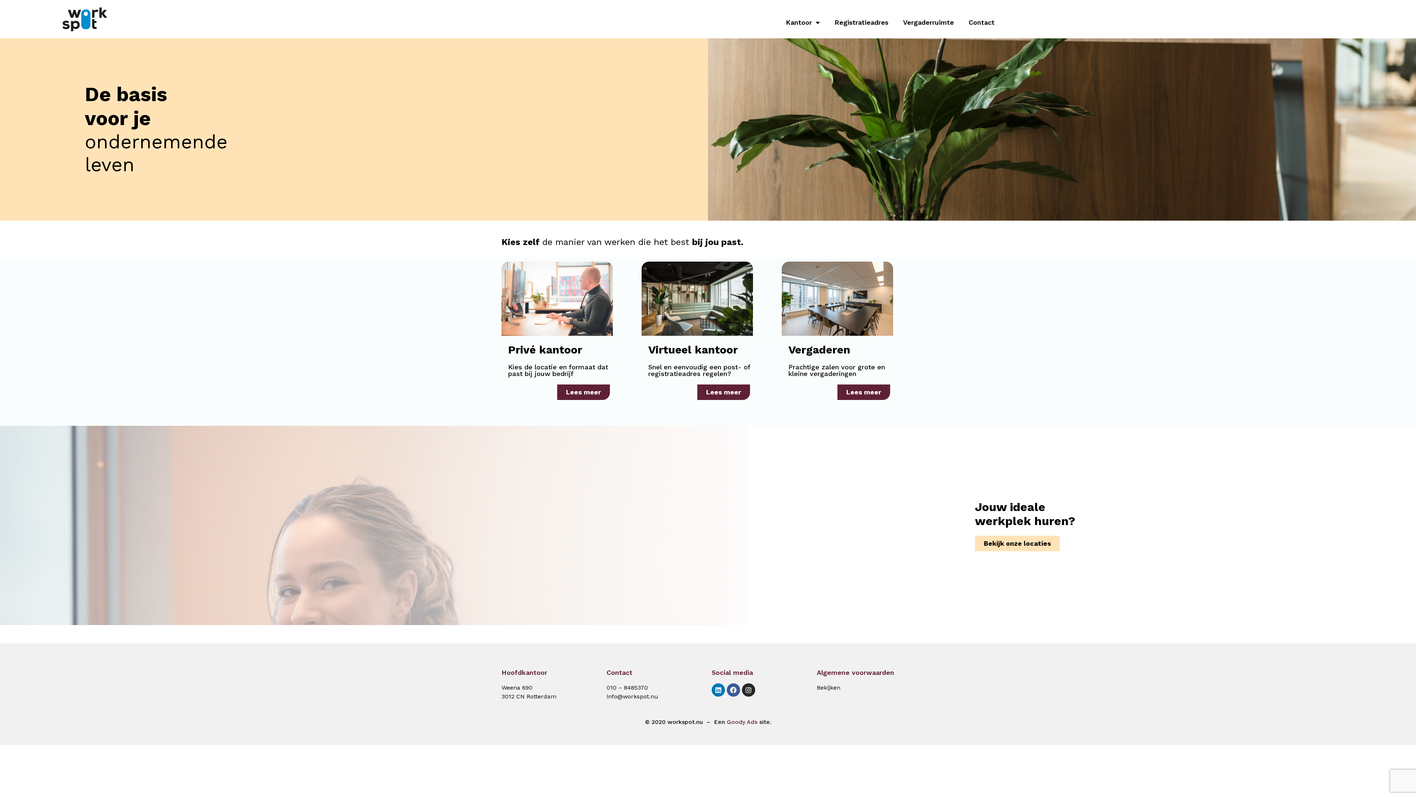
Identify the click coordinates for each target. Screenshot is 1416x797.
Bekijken (828, 687)
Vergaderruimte (928, 22)
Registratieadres (861, 22)
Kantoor (799, 22)
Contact (982, 22)
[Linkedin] (718, 690)
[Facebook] (733, 690)
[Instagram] (748, 690)
